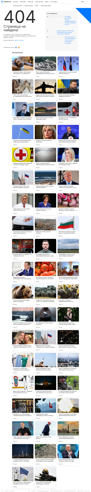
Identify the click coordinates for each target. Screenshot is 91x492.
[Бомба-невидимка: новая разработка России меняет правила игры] (45, 363)
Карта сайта (87, 491)
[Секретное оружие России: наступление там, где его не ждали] (45, 386)
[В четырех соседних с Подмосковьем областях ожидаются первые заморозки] (68, 295)
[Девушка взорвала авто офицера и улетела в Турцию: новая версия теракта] (22, 158)
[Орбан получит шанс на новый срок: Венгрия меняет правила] (68, 135)
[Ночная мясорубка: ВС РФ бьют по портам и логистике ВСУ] (68, 386)
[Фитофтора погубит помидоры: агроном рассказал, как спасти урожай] (45, 272)
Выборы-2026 (18, 5)
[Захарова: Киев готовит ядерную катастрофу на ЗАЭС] (68, 158)
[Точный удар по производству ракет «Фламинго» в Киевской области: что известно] (68, 477)
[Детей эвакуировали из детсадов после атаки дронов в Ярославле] (68, 272)
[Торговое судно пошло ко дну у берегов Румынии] (45, 181)
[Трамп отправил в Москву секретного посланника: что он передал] (68, 181)
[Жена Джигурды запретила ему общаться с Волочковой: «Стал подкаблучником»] (22, 340)
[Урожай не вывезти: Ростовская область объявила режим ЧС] (22, 318)
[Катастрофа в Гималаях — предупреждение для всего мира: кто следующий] (45, 67)
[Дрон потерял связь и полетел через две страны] (45, 112)
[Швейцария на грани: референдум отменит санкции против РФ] (45, 409)
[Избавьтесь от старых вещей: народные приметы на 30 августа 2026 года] (22, 409)
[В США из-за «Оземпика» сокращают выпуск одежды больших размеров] (22, 363)
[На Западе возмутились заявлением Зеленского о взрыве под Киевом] (45, 249)
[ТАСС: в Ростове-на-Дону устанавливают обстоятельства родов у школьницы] (22, 90)
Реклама (12, 491)
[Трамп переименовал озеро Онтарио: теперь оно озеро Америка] (68, 454)
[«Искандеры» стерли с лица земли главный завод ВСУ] (68, 249)
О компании (6, 491)
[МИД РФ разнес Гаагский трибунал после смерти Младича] (45, 340)
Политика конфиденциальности (56, 491)
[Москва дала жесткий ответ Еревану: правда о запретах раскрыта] (22, 181)
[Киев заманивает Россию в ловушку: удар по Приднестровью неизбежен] (45, 204)
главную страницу (19, 40)
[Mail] (2, 1)
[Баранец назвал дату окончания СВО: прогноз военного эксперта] (45, 90)
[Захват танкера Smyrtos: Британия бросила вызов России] (45, 158)
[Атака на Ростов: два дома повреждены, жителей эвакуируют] (45, 477)
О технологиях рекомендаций (43, 491)
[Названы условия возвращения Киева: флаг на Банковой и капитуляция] (22, 135)
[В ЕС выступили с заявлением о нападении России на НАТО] (22, 477)
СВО (37, 5)
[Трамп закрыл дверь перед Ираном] (45, 432)
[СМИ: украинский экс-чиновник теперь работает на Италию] (22, 432)
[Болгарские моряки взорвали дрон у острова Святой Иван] (68, 226)
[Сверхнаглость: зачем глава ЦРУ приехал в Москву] (68, 67)
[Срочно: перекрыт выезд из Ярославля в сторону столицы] (68, 340)
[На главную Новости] (7, 1)
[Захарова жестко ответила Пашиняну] (45, 135)
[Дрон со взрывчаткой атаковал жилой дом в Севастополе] (68, 363)
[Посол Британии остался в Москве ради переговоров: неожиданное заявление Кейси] (68, 432)
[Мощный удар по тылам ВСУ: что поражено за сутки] (22, 249)
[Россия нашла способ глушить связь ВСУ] (45, 318)
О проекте (33, 491)
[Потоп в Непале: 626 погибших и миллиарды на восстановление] (45, 454)
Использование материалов (70, 491)
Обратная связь (80, 491)
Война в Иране (29, 5)
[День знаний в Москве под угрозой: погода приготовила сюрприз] (68, 318)
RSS (29, 491)
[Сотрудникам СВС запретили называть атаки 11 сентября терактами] (22, 454)
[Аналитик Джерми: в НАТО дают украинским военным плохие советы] (68, 409)
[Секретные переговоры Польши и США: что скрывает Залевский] (45, 295)
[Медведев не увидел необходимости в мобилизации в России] (22, 272)
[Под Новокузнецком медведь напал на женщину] (22, 295)
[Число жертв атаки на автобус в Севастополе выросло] (22, 226)
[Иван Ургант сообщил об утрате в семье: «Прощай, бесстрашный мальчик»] (22, 112)
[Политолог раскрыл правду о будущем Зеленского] (68, 90)
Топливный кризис (46, 5)
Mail (2, 491)
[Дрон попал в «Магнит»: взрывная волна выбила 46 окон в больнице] (22, 386)
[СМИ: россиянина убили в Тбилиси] (45, 226)
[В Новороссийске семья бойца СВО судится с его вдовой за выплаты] (22, 67)
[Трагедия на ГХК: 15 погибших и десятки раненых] (68, 112)
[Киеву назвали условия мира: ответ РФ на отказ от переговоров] (22, 204)
